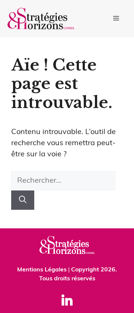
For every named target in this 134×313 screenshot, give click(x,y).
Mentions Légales (42, 270)
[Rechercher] (22, 200)
